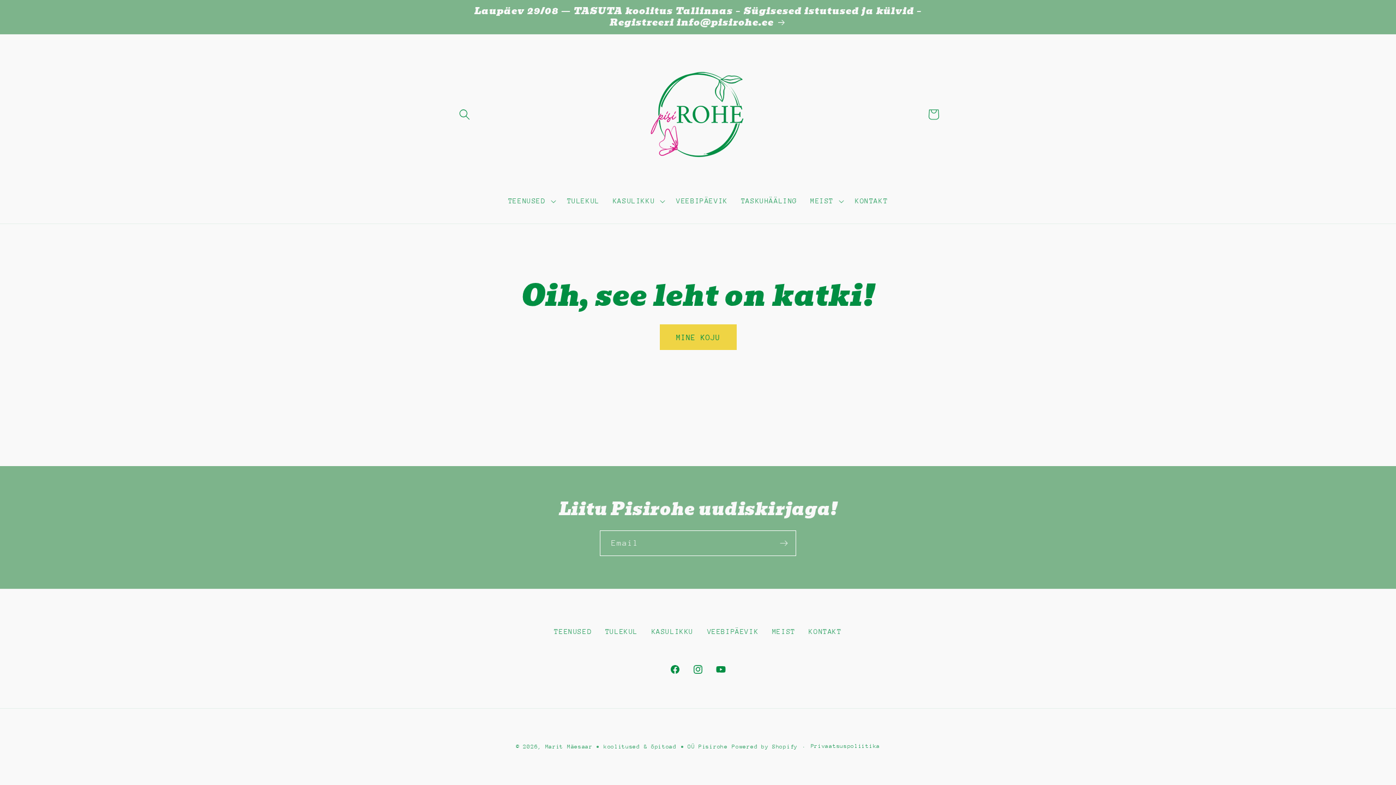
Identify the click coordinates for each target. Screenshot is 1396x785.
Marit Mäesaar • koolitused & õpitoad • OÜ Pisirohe (636, 747)
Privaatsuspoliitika (845, 746)
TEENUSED (573, 631)
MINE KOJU (698, 337)
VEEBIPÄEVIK (733, 631)
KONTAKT (825, 631)
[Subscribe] (784, 543)
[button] (465, 114)
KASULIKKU (673, 631)
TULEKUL (621, 631)
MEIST (784, 631)
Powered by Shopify (765, 747)
